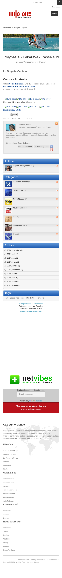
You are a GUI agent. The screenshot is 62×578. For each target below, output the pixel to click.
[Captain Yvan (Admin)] (8, 168)
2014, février (13, 262)
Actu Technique (9, 494)
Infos (16, 234)
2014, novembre (14, 250)
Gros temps (14, 298)
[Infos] (8, 236)
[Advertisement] (31, 343)
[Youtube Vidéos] (8, 210)
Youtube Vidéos (20, 208)
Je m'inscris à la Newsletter (31, 409)
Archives (6, 486)
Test (16, 217)
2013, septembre (15, 270)
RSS (57, 166)
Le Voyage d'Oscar (10, 458)
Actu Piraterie (8, 497)
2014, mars (12, 258)
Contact (6, 518)
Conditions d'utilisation (26, 560)
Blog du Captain (9, 454)
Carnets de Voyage (10, 451)
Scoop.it (6, 543)
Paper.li (6, 546)
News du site (19, 190)
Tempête (40, 298)
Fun (6, 298)
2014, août (12, 254)
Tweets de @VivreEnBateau (31, 311)
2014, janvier (13, 266)
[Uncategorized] (8, 227)
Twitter (5, 531)
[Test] (8, 219)
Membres (7, 511)
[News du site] (8, 192)
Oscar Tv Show (9, 550)
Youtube (6, 539)
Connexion (56, 7)
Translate (39, 401)
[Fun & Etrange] (8, 201)
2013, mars (12, 281)
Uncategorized (20, 225)
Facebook (7, 528)
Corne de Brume (16, 84)
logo (22, 298)
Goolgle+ (6, 535)
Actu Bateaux (8, 501)
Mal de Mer (30, 298)
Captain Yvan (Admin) (23, 166)
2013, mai (12, 274)
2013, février (13, 285)
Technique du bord (21, 182)
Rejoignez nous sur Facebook (31, 304)
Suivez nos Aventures (31, 406)
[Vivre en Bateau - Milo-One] (21, 13)
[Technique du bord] (8, 184)
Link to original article (12, 110)
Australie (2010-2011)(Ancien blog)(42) (19, 86)
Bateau (6, 462)
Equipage (7, 465)
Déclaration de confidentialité (47, 560)
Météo (5, 469)
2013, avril (12, 278)
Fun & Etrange (20, 199)
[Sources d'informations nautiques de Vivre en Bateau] (31, 380)
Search (59, 2)
